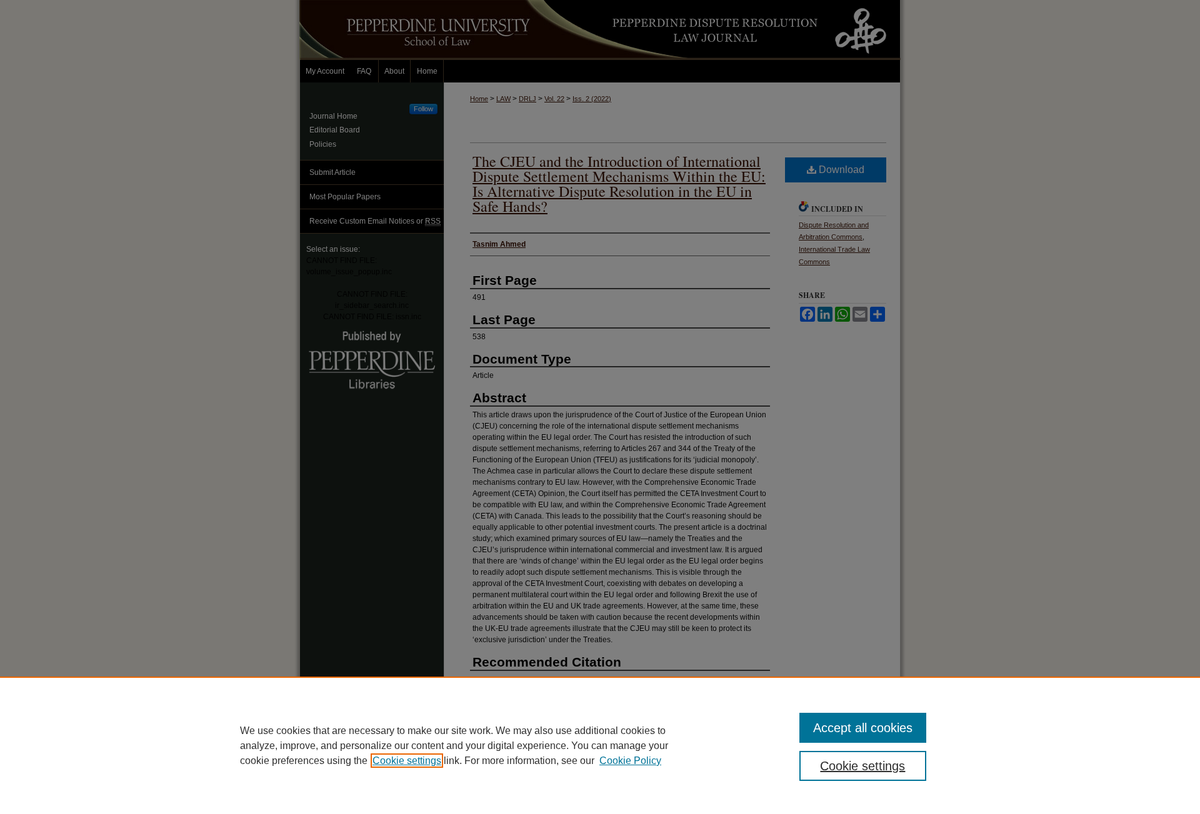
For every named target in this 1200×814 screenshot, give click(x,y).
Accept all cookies (862, 728)
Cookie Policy (630, 760)
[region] (600, 745)
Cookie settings (406, 760)
